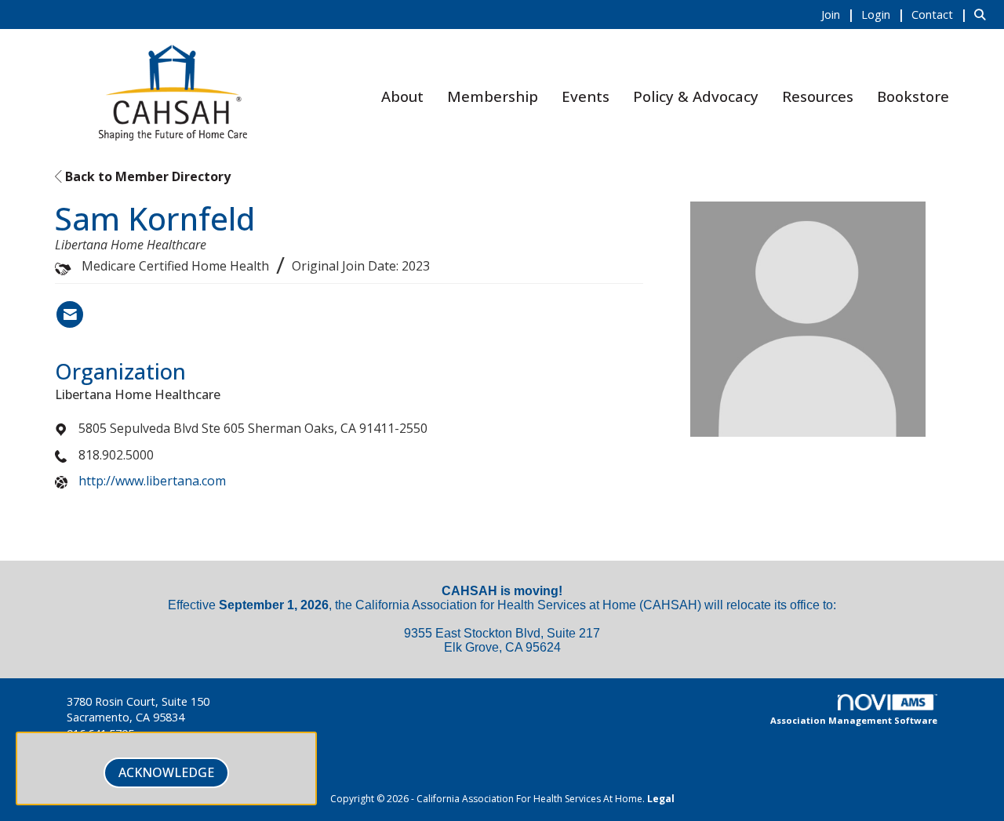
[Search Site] (983, 14)
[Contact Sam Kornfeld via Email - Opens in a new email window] (70, 314)
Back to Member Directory (146, 176)
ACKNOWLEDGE (166, 772)
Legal (661, 798)
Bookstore (913, 96)
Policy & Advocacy (695, 96)
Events (585, 96)
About (402, 96)
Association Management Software (853, 720)
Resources (817, 96)
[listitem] (839, 14)
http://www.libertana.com (152, 480)
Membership (492, 96)
